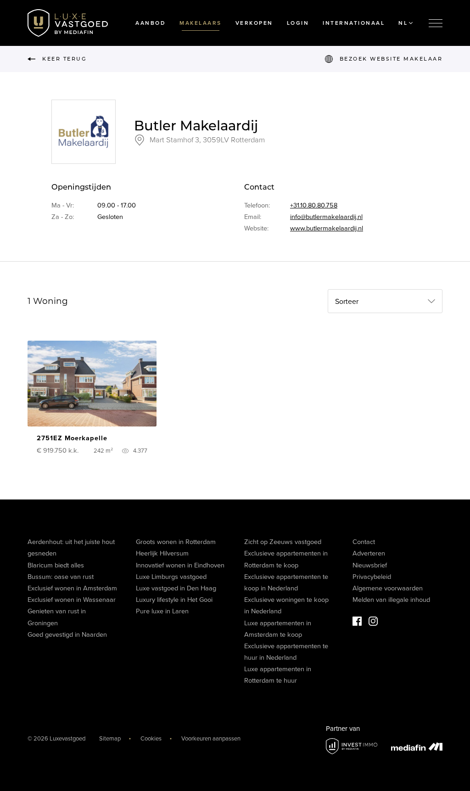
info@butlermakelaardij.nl (326, 217)
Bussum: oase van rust (61, 577)
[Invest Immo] (351, 746)
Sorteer (346, 301)
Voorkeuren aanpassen (211, 738)
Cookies (151, 738)
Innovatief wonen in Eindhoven (180, 565)
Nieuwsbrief (369, 565)
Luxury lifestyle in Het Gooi (174, 600)
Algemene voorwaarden (387, 588)
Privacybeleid (371, 577)
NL (403, 23)
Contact (363, 542)
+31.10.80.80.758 (313, 205)
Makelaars (200, 23)
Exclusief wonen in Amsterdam (72, 588)
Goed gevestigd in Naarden (67, 635)
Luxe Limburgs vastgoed (171, 577)
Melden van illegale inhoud (391, 600)
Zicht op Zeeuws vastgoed (282, 542)
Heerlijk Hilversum (162, 553)
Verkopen (254, 23)
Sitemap (110, 738)
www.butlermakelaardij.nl (326, 228)
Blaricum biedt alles (56, 565)
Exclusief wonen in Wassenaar (72, 600)
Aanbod (150, 23)
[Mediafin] (416, 746)
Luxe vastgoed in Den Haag (176, 588)
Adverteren (368, 553)
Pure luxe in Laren (162, 611)
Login (298, 23)
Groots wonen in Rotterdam (176, 542)
